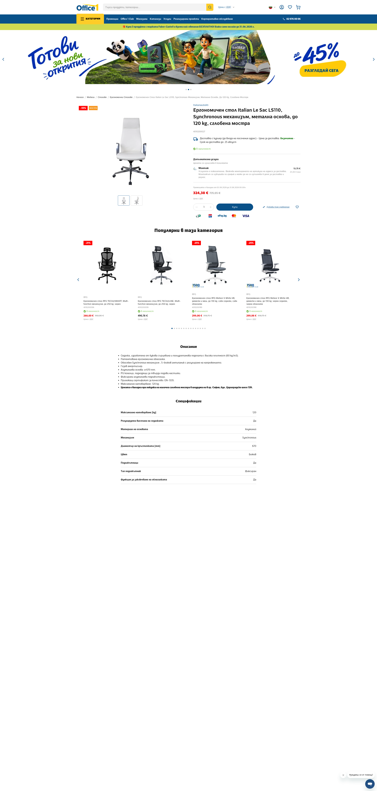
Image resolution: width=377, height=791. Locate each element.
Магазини (141, 19)
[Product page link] (107, 264)
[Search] (209, 7)
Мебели (91, 97)
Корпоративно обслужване (217, 19)
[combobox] (226, 7)
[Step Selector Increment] (210, 207)
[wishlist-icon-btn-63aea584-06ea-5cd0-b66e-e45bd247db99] (297, 207)
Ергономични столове (121, 97)
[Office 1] (87, 7)
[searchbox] (158, 7)
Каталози (155, 19)
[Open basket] (298, 7)
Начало (80, 97)
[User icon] (281, 7)
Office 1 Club (127, 19)
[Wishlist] (290, 7)
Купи (235, 207)
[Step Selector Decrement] (196, 207)
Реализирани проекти (186, 19)
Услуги (167, 19)
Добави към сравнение (278, 207)
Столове (102, 97)
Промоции (112, 19)
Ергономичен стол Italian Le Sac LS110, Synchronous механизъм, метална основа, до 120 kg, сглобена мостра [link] (192, 97)
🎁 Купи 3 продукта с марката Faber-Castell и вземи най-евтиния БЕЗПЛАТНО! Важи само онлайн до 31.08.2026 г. (189, 26)
